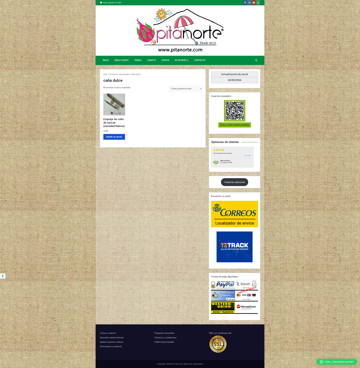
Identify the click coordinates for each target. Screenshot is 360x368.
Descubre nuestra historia (112, 337)
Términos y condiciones (165, 337)
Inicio (106, 60)
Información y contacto (111, 346)
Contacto (199, 60)
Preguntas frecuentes (164, 333)
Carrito (151, 60)
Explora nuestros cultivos (111, 342)
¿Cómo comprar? (108, 333)
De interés (180, 60)
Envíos (165, 60)
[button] (337, 362)
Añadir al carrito (114, 137)
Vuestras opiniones (234, 182)
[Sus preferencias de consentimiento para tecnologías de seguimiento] (2, 276)
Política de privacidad (164, 342)
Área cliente (121, 60)
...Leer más (246, 155)
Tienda (137, 60)
